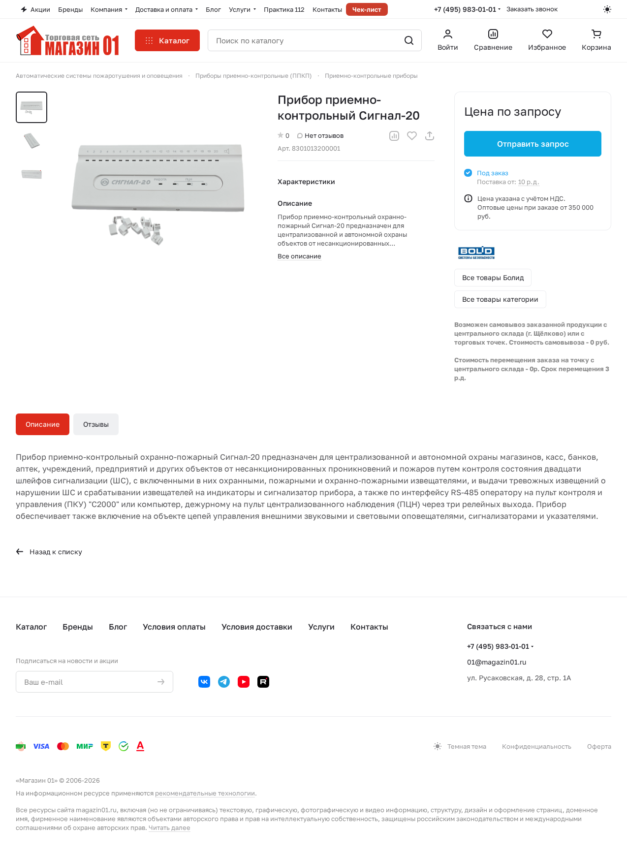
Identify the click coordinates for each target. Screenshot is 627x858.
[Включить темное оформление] (607, 9)
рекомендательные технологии (205, 793)
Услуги (321, 627)
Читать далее (169, 827)
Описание (43, 424)
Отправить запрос (533, 144)
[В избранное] (412, 136)
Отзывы (96, 424)
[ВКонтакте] (204, 682)
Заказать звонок (532, 9)
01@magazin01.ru (496, 662)
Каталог (31, 627)
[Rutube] (263, 682)
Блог (118, 627)
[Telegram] (224, 682)
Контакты (369, 627)
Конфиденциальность (536, 746)
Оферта (599, 746)
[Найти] (409, 40)
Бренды (78, 627)
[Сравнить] (394, 136)
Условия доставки (256, 627)
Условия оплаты (174, 627)
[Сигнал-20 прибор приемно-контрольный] (159, 191)
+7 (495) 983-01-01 (465, 9)
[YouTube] (244, 682)
